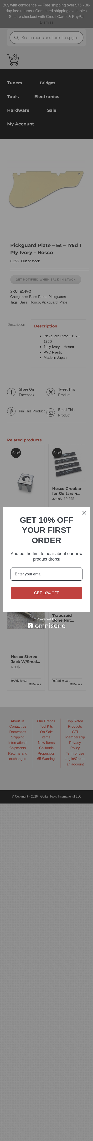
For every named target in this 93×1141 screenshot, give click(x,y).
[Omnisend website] (46, 623)
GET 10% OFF (46, 593)
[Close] (84, 513)
